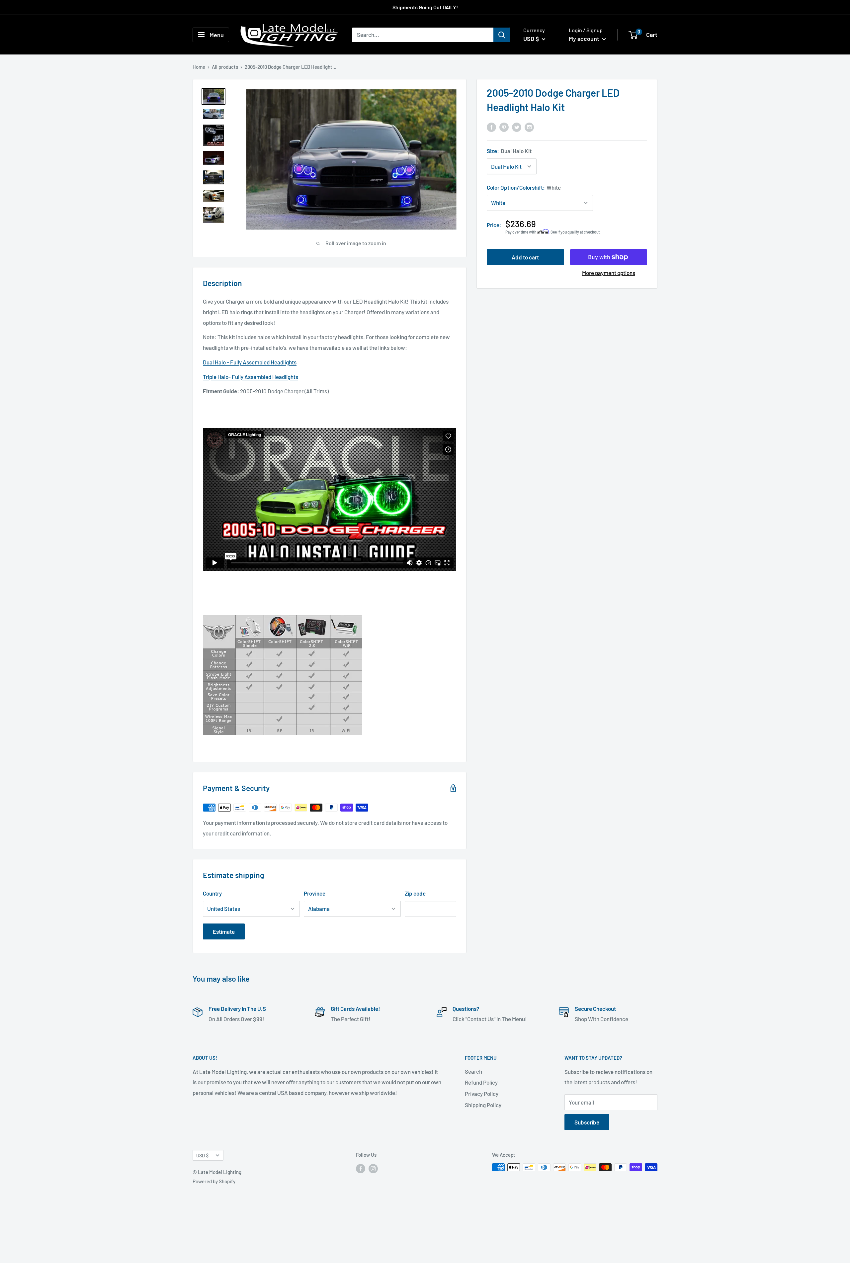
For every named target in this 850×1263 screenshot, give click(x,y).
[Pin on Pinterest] (504, 127)
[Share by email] (529, 127)
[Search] (501, 34)
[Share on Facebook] (491, 127)
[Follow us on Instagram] (373, 1168)
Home (199, 67)
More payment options (608, 272)
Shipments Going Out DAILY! (425, 7)
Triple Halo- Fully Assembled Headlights (250, 376)
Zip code (415, 893)
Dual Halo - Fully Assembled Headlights (250, 362)
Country (212, 893)
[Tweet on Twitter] (516, 127)
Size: (509, 150)
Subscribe (586, 1122)
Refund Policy (481, 1082)
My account (585, 38)
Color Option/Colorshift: (524, 187)
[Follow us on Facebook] (360, 1168)
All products (225, 67)
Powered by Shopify (214, 1181)
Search (473, 1071)
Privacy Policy (481, 1093)
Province (314, 893)
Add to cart (525, 257)
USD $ (202, 1155)
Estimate (224, 931)
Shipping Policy (483, 1105)
